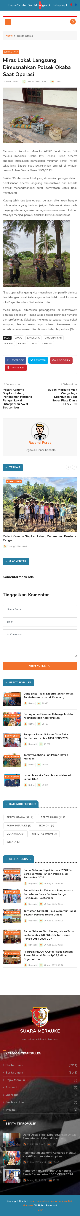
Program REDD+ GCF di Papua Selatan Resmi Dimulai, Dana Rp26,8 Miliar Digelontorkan (48, 955)
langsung (33, 337)
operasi (47, 343)
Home (9, 35)
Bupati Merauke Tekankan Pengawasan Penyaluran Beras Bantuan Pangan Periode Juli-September (48, 894)
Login (40, 1210)
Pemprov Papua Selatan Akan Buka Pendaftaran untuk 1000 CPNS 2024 (46, 736)
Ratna (31, 703)
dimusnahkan (53, 337)
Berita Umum (12, 715)
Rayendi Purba (10, 81)
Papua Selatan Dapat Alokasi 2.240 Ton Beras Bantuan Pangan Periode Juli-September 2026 (48, 873)
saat (34, 343)
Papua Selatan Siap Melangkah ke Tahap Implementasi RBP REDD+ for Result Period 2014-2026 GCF (39, 5)
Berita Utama (11, 52)
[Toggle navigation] (8, 22)
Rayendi (32, 744)
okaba (22, 343)
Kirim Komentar (40, 666)
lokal (18, 337)
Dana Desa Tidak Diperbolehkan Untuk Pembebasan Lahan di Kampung (48, 695)
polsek (8, 343)
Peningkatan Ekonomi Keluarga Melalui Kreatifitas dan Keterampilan (48, 716)
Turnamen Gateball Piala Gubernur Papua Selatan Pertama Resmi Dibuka (50, 912)
